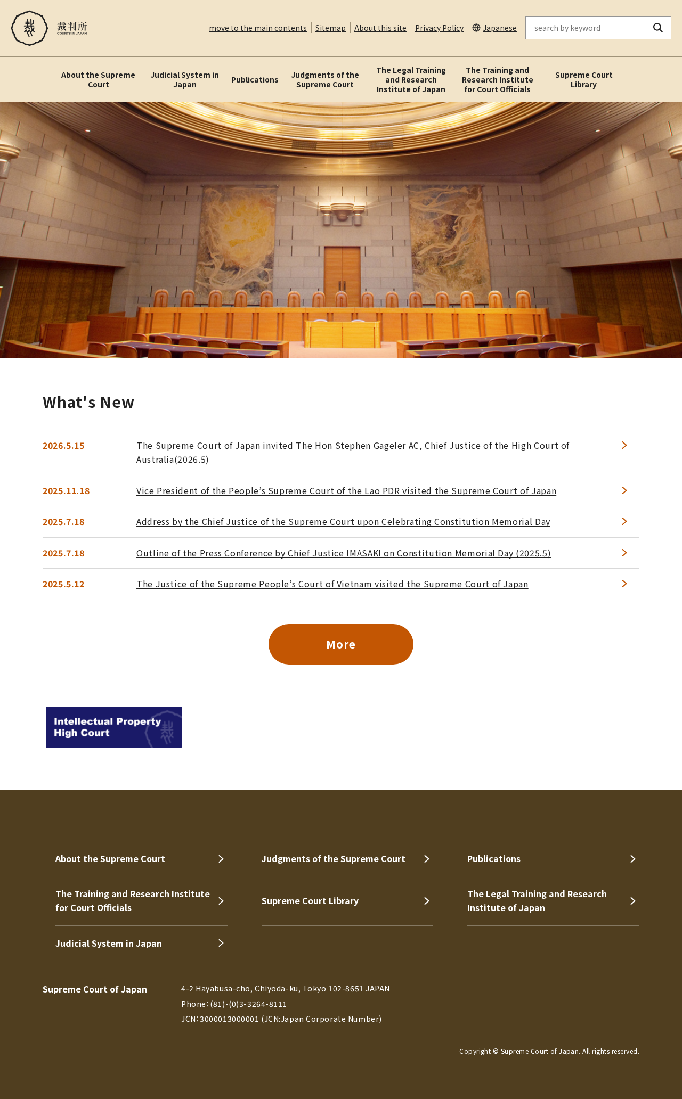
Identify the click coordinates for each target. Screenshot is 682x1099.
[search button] (658, 28)
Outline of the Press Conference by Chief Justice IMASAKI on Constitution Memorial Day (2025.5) (343, 552)
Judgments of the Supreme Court (325, 79)
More (340, 644)
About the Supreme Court (98, 79)
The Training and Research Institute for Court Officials (497, 79)
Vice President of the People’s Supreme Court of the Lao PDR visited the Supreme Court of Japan (346, 490)
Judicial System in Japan (184, 79)
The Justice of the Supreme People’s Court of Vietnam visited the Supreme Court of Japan (332, 583)
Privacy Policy (439, 27)
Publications (255, 79)
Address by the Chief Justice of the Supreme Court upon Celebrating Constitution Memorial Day (343, 521)
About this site (380, 27)
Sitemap (330, 27)
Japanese (500, 27)
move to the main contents (258, 27)
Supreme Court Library (584, 79)
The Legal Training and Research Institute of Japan (411, 79)
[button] (644, 752)
